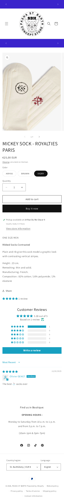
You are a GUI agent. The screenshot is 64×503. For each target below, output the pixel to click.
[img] (10, 371)
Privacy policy (17, 491)
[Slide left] (24, 136)
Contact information (33, 496)
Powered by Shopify (35, 486)
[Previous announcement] (6, 4)
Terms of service (33, 491)
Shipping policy (49, 491)
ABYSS (11, 174)
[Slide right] (39, 136)
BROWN (27, 174)
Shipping (5, 162)
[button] (6, 23)
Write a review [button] (32, 350)
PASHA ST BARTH (19, 486)
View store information (18, 228)
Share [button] (9, 290)
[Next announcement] (58, 4)
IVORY (41, 173)
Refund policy (52, 486)
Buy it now (32, 208)
